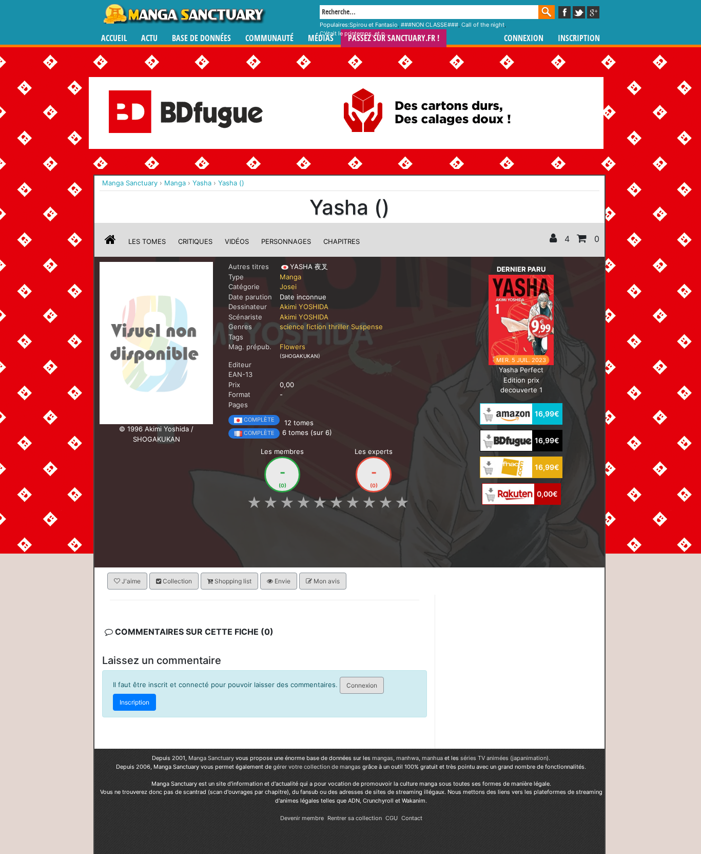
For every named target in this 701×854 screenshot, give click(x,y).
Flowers (292, 347)
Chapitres (341, 241)
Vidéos (237, 241)
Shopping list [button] (232, 581)
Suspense (367, 326)
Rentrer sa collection (354, 818)
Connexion (523, 38)
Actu (149, 38)
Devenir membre (302, 818)
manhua (432, 758)
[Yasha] (156, 342)
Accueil (114, 38)
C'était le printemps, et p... (355, 33)
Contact (411, 818)
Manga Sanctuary (211, 758)
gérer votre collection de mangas (317, 766)
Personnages (286, 241)
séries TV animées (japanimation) (504, 758)
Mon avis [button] (326, 581)
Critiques (195, 241)
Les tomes (147, 241)
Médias (321, 38)
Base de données (201, 38)
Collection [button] (176, 581)
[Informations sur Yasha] (110, 241)
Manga (184, 14)
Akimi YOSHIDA (304, 306)
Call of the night (482, 24)
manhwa (407, 758)
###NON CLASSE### (429, 24)
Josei (288, 286)
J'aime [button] (130, 581)
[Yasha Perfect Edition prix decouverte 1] (521, 319)
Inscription (579, 38)
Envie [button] (281, 581)
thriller (338, 326)
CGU (391, 818)
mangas (382, 758)
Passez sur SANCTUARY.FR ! (393, 38)
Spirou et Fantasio (373, 24)
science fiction (303, 326)
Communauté (269, 38)
